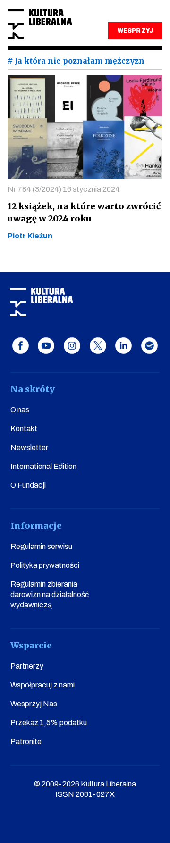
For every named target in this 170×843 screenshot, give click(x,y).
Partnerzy (26, 666)
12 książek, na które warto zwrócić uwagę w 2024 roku (84, 212)
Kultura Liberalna (40, 24)
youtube (46, 345)
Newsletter (29, 447)
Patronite (26, 741)
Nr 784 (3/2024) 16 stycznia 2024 (64, 189)
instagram (72, 345)
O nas (19, 410)
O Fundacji (28, 485)
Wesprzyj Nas (33, 704)
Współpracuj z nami (42, 685)
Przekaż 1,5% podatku (48, 723)
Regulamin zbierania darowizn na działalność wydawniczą (49, 594)
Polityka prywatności (44, 565)
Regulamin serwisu (41, 546)
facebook (20, 345)
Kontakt (23, 429)
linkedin (123, 345)
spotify (149, 345)
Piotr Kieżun (30, 236)
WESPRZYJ (135, 30)
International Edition (43, 466)
